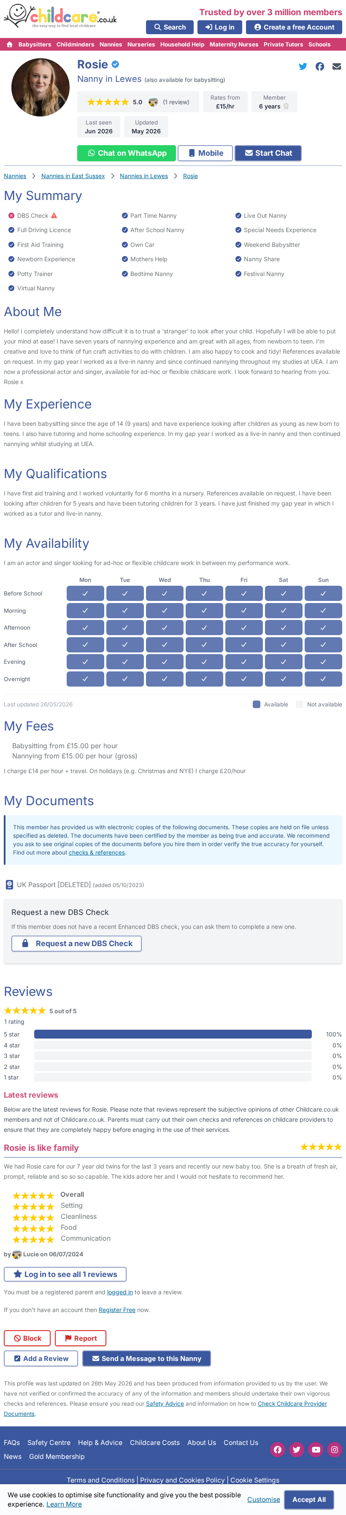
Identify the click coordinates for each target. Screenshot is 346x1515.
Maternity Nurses (234, 44)
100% (334, 1034)
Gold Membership (57, 1457)
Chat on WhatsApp (131, 153)
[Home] (10, 44)
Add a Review (45, 1358)
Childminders (76, 44)
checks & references (97, 852)
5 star (11, 1034)
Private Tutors (283, 44)
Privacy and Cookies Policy (182, 1480)
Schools (319, 44)
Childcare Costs (155, 1443)
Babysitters (35, 44)
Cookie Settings (254, 1480)
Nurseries (141, 44)
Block (31, 1338)
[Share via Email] (337, 66)
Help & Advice (100, 1443)
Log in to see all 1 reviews (70, 1274)
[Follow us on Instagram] (334, 1449)
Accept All (309, 1500)
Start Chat (273, 153)
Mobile (210, 153)
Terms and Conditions (101, 1480)
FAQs (12, 1443)
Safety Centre (48, 1443)
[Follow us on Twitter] (296, 1449)
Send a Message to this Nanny (151, 1358)
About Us (201, 1443)
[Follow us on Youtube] (315, 1449)
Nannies (111, 44)
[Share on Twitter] (304, 66)
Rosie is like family (41, 1147)
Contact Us (241, 1443)
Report (85, 1338)
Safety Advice (165, 1403)
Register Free (117, 1309)
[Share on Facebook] (321, 66)
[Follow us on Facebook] (277, 1449)
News (13, 1457)
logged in (120, 1292)
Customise (263, 1500)
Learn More (64, 1504)
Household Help (182, 44)
